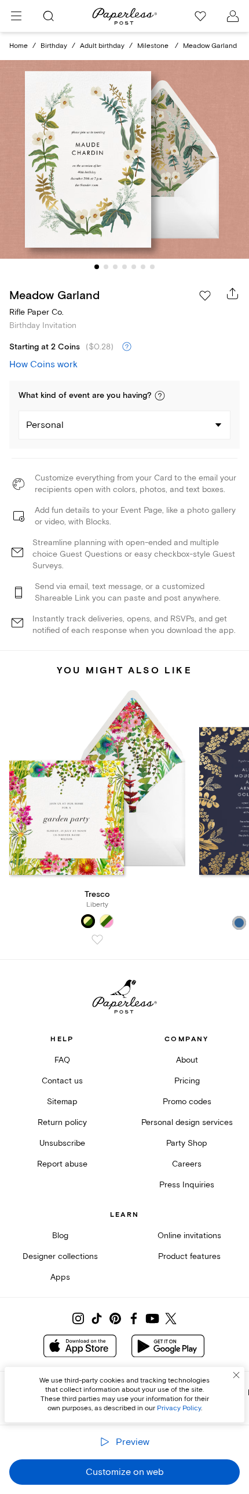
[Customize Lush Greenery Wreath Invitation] (124, 159)
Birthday (54, 46)
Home (18, 46)
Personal (45, 425)
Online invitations (189, 1235)
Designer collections (60, 1256)
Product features (189, 1256)
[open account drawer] (233, 16)
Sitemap (62, 1101)
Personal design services (187, 1122)
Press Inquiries (186, 1185)
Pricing (187, 1081)
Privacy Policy (179, 1408)
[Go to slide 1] (96, 266)
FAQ (62, 1060)
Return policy (62, 1122)
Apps (60, 1277)
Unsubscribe (62, 1143)
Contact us (62, 1081)
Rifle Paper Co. (36, 312)
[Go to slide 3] (115, 266)
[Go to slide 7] (152, 266)
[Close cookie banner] (236, 1375)
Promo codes (187, 1101)
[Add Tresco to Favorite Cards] (97, 940)
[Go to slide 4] (124, 266)
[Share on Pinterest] (115, 1318)
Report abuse (62, 1164)
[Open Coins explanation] (127, 347)
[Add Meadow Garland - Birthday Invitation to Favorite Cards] (205, 296)
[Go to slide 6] (143, 266)
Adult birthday (102, 46)
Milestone (153, 46)
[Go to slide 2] (106, 266)
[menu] (16, 16)
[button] (160, 395)
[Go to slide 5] (133, 266)
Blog (60, 1235)
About (187, 1060)
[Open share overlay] (233, 293)
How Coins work (43, 364)
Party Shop (186, 1143)
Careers (187, 1164)
